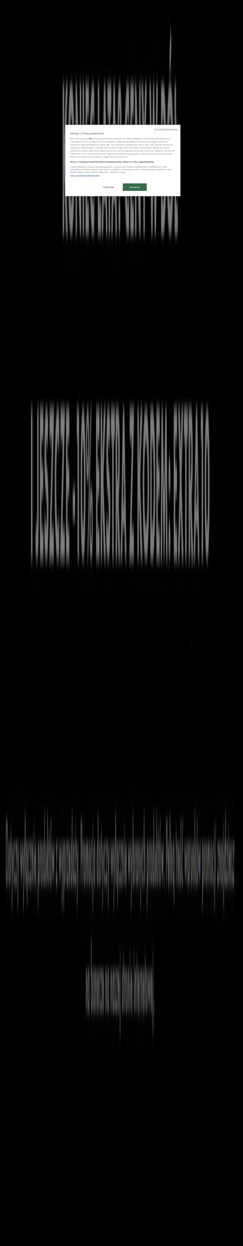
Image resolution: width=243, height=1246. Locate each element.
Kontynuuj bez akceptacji (166, 129)
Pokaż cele (108, 187)
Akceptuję (135, 187)
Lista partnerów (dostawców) (84, 175)
